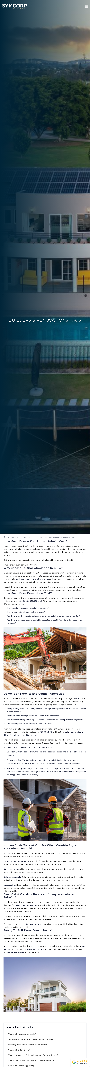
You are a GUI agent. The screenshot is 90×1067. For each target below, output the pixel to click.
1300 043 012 (46, 732)
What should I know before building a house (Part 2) (31, 1060)
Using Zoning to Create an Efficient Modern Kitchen (30, 1039)
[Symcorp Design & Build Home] (13, 6)
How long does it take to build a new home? (27, 1045)
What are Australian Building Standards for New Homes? (33, 1055)
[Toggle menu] (86, 6)
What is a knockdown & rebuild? (22, 1034)
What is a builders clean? (19, 1050)
